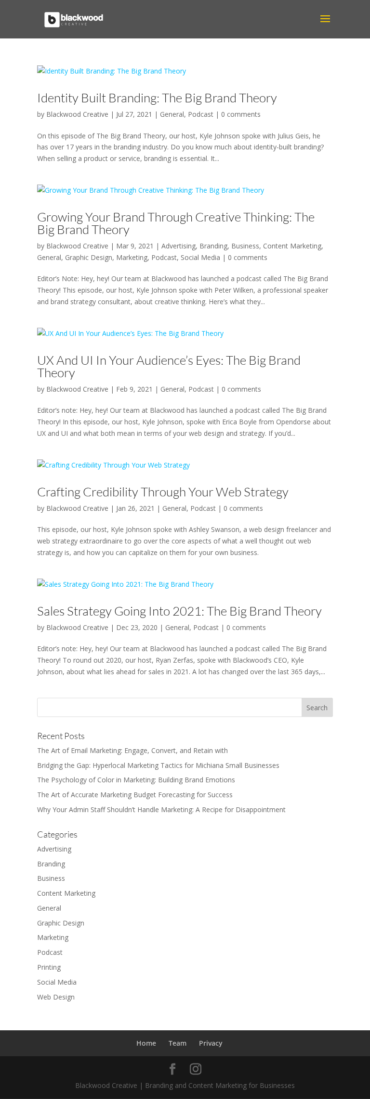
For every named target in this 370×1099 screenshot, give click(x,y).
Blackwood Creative (77, 114)
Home (146, 1043)
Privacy (211, 1043)
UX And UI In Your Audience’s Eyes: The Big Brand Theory (169, 366)
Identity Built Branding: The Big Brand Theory (157, 97)
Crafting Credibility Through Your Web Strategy (163, 491)
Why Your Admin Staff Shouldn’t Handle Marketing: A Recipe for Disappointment (161, 809)
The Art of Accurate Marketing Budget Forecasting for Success (135, 794)
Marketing (131, 257)
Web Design (56, 996)
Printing (49, 967)
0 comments (241, 114)
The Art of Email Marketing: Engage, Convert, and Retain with (132, 750)
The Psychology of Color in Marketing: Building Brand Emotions (136, 779)
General (172, 114)
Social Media (200, 257)
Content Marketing (292, 245)
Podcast (200, 114)
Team (177, 1043)
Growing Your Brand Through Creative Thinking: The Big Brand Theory (176, 223)
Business (245, 245)
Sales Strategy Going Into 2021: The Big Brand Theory (179, 610)
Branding (213, 245)
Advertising (178, 245)
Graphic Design (88, 257)
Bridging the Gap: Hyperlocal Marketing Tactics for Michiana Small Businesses (158, 765)
